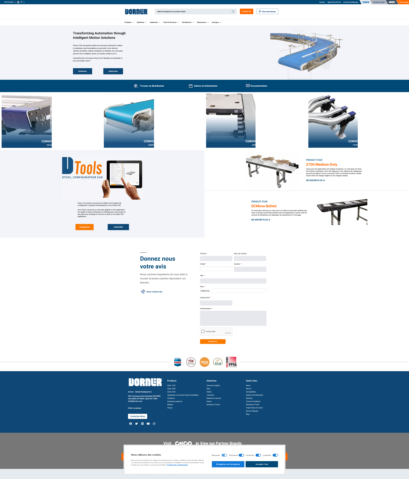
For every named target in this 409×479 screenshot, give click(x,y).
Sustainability (251, 392)
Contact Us (246, 11)
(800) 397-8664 (138, 399)
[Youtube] (148, 423)
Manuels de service (214, 398)
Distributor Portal (213, 405)
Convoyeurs (153, 141)
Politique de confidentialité (177, 465)
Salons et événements (205, 86)
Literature (210, 395)
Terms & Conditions (253, 401)
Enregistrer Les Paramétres (228, 464)
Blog (208, 389)
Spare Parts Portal (334, 2)
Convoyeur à (256, 141)
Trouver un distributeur (152, 86)
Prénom (203, 254)
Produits (128, 22)
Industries (154, 22)
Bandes (170, 405)
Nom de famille (240, 254)
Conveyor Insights (213, 385)
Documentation (259, 86)
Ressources (201, 22)
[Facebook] (130, 423)
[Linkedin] (142, 423)
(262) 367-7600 (151, 399)
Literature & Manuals (350, 2)
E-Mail (203, 264)
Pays (202, 287)
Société (238, 264)
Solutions (140, 22)
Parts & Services (169, 22)
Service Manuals (252, 411)
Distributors (187, 22)
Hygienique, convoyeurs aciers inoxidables (183, 395)
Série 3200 (171, 392)
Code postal (205, 298)
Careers (322, 2)
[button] (285, 456)
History (248, 389)
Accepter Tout (262, 464)
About (248, 385)
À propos (215, 22)
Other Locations (134, 408)
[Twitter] (136, 423)
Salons (209, 401)
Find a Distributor (269, 12)
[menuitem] (322, 2)
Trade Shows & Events (254, 408)
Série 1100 (171, 385)
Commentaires (206, 309)
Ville (202, 276)
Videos (209, 392)
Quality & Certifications (254, 395)
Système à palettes (174, 401)
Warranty (249, 398)
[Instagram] (154, 423)
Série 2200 (171, 389)
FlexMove (171, 398)
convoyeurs (51, 141)
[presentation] (216, 331)
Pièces (170, 408)
